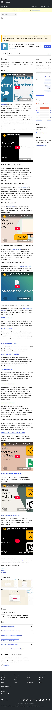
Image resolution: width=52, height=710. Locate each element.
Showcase (16, 675)
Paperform (4, 104)
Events (41, 677)
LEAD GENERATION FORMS (9, 343)
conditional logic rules (15, 249)
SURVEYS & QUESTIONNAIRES (10, 354)
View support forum (41, 132)
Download (47, 46)
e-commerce (47, 82)
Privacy (3, 682)
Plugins (15, 679)
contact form (47, 80)
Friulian (6, 700)
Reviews (11, 53)
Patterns (16, 682)
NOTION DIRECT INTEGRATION (10, 515)
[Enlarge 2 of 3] (31, 581)
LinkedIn (3, 572)
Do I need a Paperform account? (9, 644)
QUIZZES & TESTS (6, 369)
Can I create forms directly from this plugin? (12, 649)
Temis (15, 677)
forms (49, 88)
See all (49, 120)
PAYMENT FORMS (6, 328)
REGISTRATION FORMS (8, 403)
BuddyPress (5, 694)
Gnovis (3, 677)
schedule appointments (25, 266)
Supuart (28, 677)
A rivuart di (4, 675)
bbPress (4, 691)
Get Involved (42, 675)
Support (49, 53)
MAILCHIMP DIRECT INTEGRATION (11, 474)
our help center (23, 560)
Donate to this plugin (41, 145)
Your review (39, 120)
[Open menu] (50, 2)
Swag (41, 682)
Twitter (3, 568)
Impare (28, 675)
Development (20, 53)
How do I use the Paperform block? (10, 631)
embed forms (10, 206)
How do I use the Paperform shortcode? (11, 635)
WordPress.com (6, 686)
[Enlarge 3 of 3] (31, 590)
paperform (13, 48)
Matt (3, 689)
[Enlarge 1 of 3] (15, 581)
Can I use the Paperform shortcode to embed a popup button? (10, 639)
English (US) (48, 76)
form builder (47, 85)
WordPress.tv (31, 682)
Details (4, 53)
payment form (47, 91)
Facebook (3, 570)
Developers (29, 679)
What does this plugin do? (7, 626)
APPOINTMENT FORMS (8, 384)
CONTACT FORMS (6, 317)
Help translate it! (36, 10)
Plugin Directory (5, 6)
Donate (41, 679)
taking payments (23, 187)
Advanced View (40, 95)
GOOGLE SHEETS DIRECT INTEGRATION (13, 432)
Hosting (3, 679)
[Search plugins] (15, 14)
